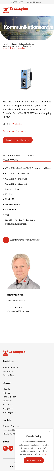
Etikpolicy (7, 401)
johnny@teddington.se (18, 311)
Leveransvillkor (9, 430)
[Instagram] (5, 448)
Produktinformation (12, 155)
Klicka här (17, 124)
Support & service (11, 426)
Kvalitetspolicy (9, 412)
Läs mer (44, 454)
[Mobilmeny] (46, 10)
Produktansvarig (10, 160)
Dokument (30, 155)
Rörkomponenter (10, 367)
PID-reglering (26, 46)
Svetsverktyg (8, 375)
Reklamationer (9, 434)
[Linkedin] (10, 448)
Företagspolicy (9, 397)
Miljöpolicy (8, 408)
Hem (5, 43)
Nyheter (6, 393)
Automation (8, 371)
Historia (6, 389)
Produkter (13, 43)
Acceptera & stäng (34, 460)
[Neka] (49, 431)
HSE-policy (8, 404)
